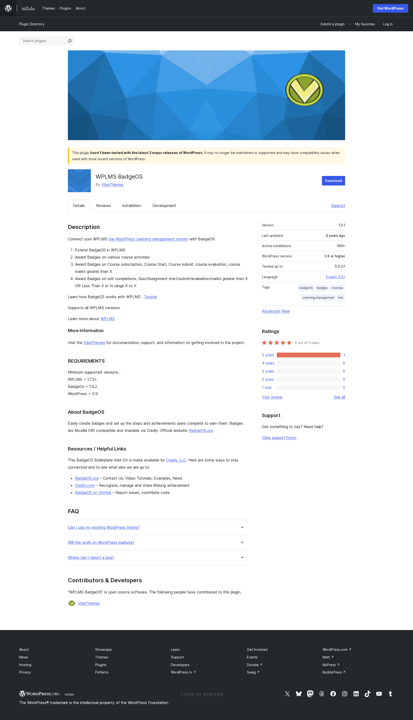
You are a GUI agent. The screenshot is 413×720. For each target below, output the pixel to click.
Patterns (102, 672)
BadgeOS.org (201, 430)
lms (340, 297)
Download (333, 181)
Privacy (25, 672)
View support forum (279, 437)
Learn (175, 649)
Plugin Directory (31, 24)
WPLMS (107, 318)
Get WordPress (390, 8)
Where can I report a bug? (91, 557)
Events (252, 657)
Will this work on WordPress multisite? (101, 542)
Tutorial (150, 296)
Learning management (318, 297)
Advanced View (276, 311)
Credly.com (85, 485)
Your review (272, 397)
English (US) (335, 277)
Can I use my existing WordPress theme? (104, 527)
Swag (253, 672)
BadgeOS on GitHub (93, 492)
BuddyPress (334, 672)
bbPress (331, 665)
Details (79, 205)
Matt (328, 657)
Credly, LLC (176, 460)
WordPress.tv (183, 672)
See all (339, 397)
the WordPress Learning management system (148, 239)
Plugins (100, 665)
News (23, 657)
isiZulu (69, 694)
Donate (255, 665)
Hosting (25, 665)
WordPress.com (337, 649)
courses (337, 288)
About (24, 649)
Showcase (103, 649)
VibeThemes (112, 184)
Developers (180, 665)
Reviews (103, 205)
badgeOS (306, 288)
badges (322, 288)
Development (164, 205)
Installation (131, 205)
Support (338, 205)
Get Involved (257, 649)
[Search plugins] (70, 41)
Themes (101, 657)
